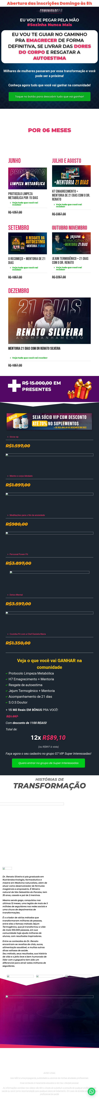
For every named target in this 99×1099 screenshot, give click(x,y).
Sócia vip (14, 437)
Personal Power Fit (19, 554)
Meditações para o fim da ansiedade (27, 515)
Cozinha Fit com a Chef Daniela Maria (28, 634)
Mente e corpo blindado (21, 476)
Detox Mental (16, 595)
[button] (27, 204)
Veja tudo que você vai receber (25, 203)
